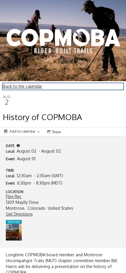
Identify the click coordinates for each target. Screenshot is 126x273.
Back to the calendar (22, 86)
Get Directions (19, 213)
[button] (18, 145)
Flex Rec (14, 196)
